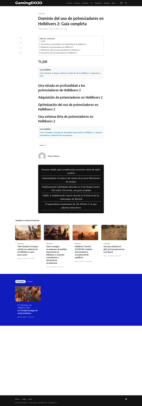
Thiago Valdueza (43, 29)
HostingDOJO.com (52, 403)
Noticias (78, 244)
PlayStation (24, 305)
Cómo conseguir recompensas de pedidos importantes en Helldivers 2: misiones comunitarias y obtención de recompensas (71, 134)
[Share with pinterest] (20, 47)
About (30, 399)
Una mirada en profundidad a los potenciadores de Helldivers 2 (63, 44)
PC (18, 305)
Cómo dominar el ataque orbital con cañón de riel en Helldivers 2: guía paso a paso (70, 74)
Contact (24, 399)
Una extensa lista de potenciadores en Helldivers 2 (59, 53)
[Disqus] (71, 356)
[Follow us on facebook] (126, 399)
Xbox (28, 308)
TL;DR (43, 41)
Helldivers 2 (43, 145)
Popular (30, 281)
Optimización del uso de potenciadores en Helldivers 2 (60, 50)
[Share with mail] (20, 52)
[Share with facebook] (20, 38)
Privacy (17, 399)
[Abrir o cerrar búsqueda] (125, 3)
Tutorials (41, 13)
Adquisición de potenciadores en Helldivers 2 (57, 47)
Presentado (20, 281)
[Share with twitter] (20, 42)
